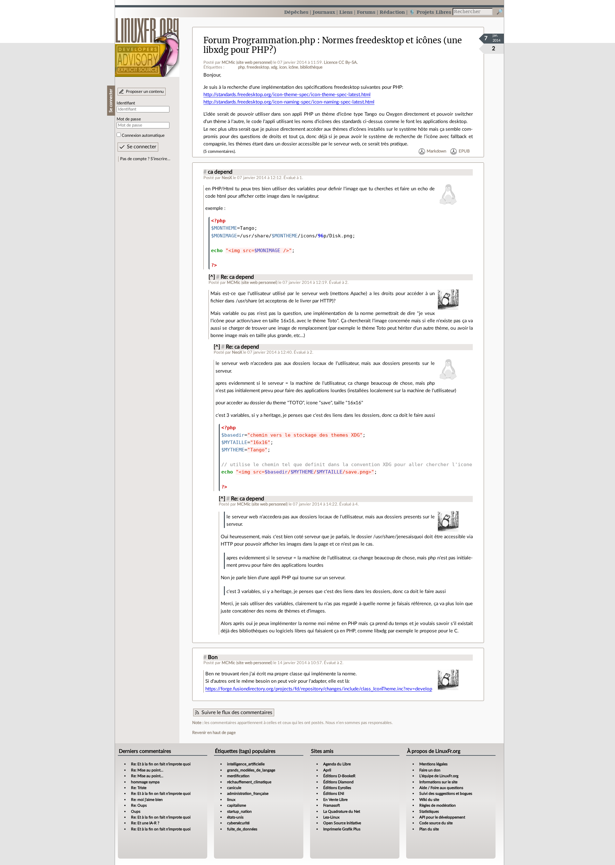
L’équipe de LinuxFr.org (438, 776)
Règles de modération (437, 805)
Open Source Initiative (342, 823)
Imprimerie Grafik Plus (341, 829)
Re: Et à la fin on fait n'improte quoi (161, 764)
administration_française (247, 793)
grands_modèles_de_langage (251, 770)
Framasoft (331, 805)
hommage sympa (145, 782)
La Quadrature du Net (341, 811)
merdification (238, 776)
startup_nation (239, 811)
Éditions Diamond (338, 782)
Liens (346, 12)
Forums (366, 12)
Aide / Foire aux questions (441, 788)
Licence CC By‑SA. (341, 62)
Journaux (324, 12)
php (241, 67)
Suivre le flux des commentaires (236, 712)
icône (293, 67)
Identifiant (126, 103)
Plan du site (429, 829)
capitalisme (236, 805)
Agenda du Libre (337, 764)
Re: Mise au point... (147, 770)
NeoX (227, 178)
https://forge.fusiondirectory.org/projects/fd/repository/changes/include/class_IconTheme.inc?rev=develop (318, 689)
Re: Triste (138, 788)
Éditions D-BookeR (339, 776)
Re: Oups (139, 805)
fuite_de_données (242, 829)
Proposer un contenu (145, 92)
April (327, 770)
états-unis (235, 817)
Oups (135, 811)
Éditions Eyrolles (337, 788)
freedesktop (258, 67)
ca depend (220, 172)
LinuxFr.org (147, 44)
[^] (212, 277)
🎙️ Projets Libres (430, 12)
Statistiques (429, 811)
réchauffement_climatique (249, 782)
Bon (212, 657)
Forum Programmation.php (259, 40)
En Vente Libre (335, 800)
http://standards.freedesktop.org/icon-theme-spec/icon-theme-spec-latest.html (287, 94)
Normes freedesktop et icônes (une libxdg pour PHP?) (332, 45)
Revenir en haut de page (214, 733)
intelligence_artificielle (246, 764)
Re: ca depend (237, 277)
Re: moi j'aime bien (147, 800)
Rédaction (392, 12)
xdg (274, 67)
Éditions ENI (333, 793)
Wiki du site (429, 800)
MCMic (228, 62)
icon (283, 67)
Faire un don (429, 770)
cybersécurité (238, 823)
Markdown (436, 151)
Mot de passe (129, 119)
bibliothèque (311, 67)
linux (231, 800)
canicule (234, 788)
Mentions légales (433, 764)
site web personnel (254, 62)
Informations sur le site (438, 782)
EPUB (464, 151)
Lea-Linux (331, 817)
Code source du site (436, 823)
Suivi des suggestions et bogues (445, 793)
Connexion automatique (143, 135)
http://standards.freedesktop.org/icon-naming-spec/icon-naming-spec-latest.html (288, 102)
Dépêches (296, 12)
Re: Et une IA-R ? (145, 823)
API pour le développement (442, 817)
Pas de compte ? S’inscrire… (145, 159)
